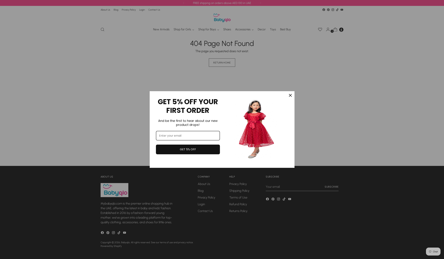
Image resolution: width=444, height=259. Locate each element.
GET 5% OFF (188, 149)
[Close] (290, 95)
